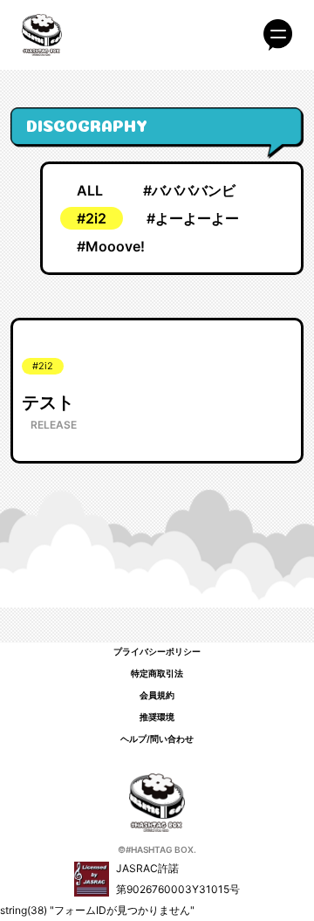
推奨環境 (157, 716)
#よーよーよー (193, 218)
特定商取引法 (157, 673)
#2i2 (91, 218)
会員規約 (157, 695)
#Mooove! (111, 246)
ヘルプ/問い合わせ (157, 738)
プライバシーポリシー (157, 651)
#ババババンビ (189, 190)
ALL (90, 190)
